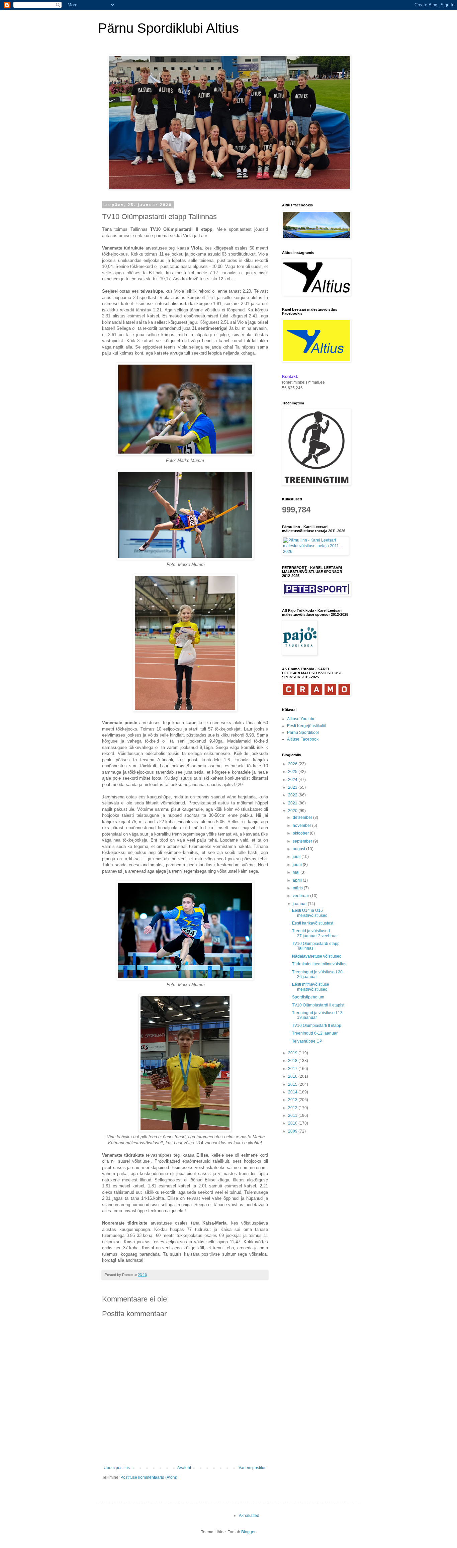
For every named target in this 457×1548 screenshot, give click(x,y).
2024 (293, 779)
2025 (293, 771)
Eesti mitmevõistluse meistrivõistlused (310, 986)
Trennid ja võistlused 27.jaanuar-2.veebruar (315, 933)
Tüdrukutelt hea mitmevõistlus (319, 964)
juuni (298, 864)
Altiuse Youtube (301, 718)
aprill (298, 880)
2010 (293, 1123)
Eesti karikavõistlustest (312, 923)
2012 (293, 1107)
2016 (293, 1076)
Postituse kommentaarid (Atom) (148, 1477)
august (299, 849)
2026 (293, 764)
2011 (293, 1115)
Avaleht (184, 1467)
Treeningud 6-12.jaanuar (315, 1033)
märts (298, 888)
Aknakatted (249, 1515)
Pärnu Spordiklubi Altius (168, 28)
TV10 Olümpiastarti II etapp (316, 1025)
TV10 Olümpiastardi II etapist (318, 1005)
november (302, 825)
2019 (293, 1053)
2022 (293, 795)
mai (296, 872)
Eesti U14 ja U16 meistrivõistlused (310, 912)
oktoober (301, 833)
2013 (293, 1099)
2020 (293, 810)
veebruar (301, 895)
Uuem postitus (117, 1467)
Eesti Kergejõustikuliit (306, 725)
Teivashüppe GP (307, 1041)
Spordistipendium (308, 997)
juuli (297, 856)
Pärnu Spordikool (303, 732)
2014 (293, 1092)
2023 (293, 787)
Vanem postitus (252, 1467)
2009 (293, 1131)
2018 (293, 1060)
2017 (293, 1068)
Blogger (248, 1532)
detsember (303, 817)
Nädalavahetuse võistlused (317, 956)
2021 (293, 803)
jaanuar (300, 903)
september (303, 841)
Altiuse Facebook (302, 739)
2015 (293, 1084)
